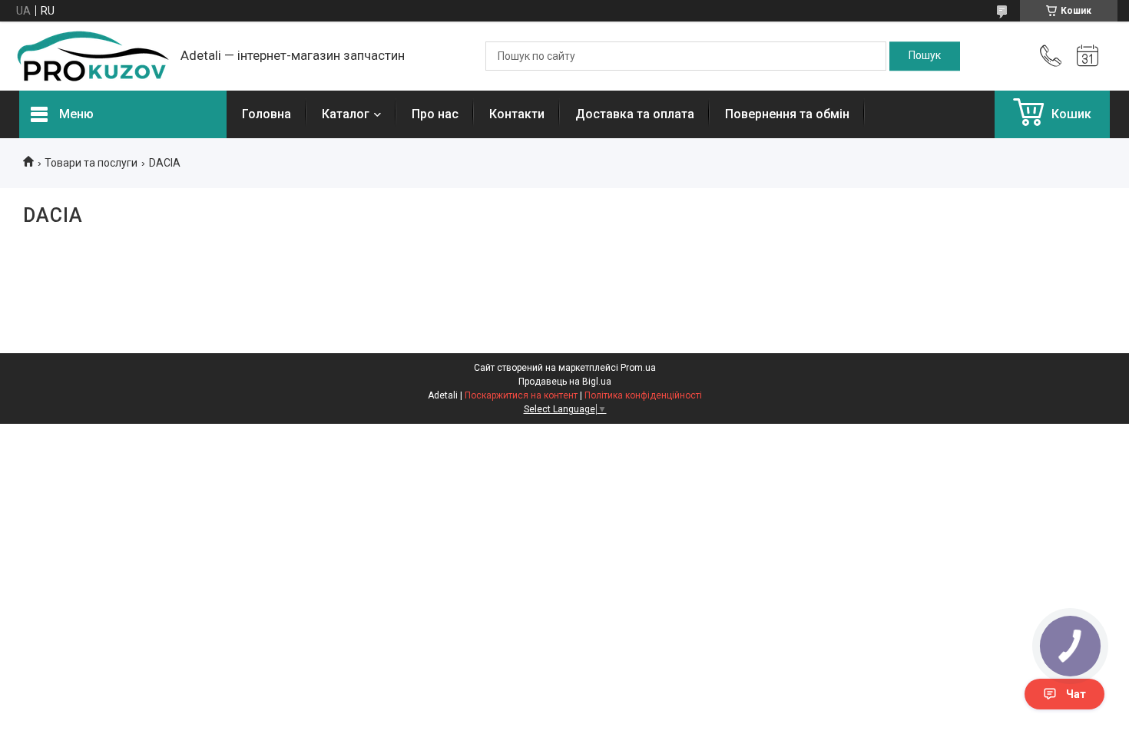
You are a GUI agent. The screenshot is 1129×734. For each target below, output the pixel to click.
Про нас (435, 114)
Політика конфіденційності (643, 395)
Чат (1076, 694)
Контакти (517, 114)
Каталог (345, 114)
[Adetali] (92, 56)
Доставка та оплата (634, 114)
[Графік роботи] (1087, 56)
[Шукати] (924, 56)
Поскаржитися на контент (521, 395)
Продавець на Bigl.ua (564, 381)
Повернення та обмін (787, 114)
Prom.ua (638, 367)
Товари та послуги (91, 163)
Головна (266, 114)
